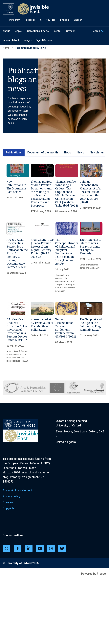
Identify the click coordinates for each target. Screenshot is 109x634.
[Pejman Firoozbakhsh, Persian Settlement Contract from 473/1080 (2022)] (66, 332)
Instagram (14, 20)
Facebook (30, 20)
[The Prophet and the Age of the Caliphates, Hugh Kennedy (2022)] (91, 332)
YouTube (50, 20)
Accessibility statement (17, 490)
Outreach (69, 30)
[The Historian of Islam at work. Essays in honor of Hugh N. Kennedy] (91, 257)
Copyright (9, 508)
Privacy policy (11, 496)
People (18, 30)
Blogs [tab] (67, 152)
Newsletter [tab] (97, 152)
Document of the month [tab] (42, 152)
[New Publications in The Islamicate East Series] (18, 188)
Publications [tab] (14, 152)
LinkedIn (64, 20)
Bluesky (78, 20)
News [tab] (80, 152)
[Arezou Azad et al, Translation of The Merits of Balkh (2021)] (42, 332)
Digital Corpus (44, 40)
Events (56, 30)
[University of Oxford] (8, 9)
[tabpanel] (54, 263)
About (6, 30)
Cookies (8, 502)
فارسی (28, 40)
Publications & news (37, 30)
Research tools (11, 40)
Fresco (101, 573)
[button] (99, 31)
